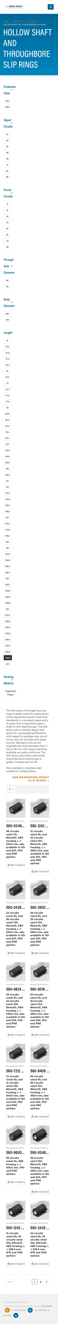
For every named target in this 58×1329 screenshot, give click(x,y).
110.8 (7, 456)
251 (7, 608)
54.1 (7, 364)
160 (7, 517)
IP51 (7, 100)
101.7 (7, 438)
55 (7, 370)
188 (7, 541)
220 (7, 578)
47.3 (7, 358)
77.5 (7, 395)
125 (7, 468)
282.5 (7, 639)
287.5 (7, 645)
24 (7, 140)
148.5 (7, 505)
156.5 (7, 511)
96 (7, 176)
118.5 (7, 462)
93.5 (7, 425)
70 (7, 383)
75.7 (7, 389)
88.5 (7, 419)
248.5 (7, 596)
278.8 (7, 633)
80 (7, 280)
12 (7, 134)
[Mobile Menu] (51, 7)
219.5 (7, 572)
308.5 (7, 657)
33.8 (7, 352)
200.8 (7, 560)
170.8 (7, 529)
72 (7, 164)
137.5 (7, 493)
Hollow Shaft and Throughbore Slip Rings (23, 821)
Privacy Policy (46, 1306)
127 (7, 480)
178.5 (7, 535)
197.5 (7, 554)
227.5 (7, 584)
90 (7, 286)
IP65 (7, 107)
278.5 (7, 627)
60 (7, 158)
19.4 (7, 346)
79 (7, 407)
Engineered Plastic (10, 692)
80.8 (7, 413)
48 (7, 152)
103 (7, 444)
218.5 (7, 566)
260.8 (7, 621)
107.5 (7, 450)
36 (7, 146)
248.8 (7, 602)
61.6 (7, 377)
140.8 (7, 499)
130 (7, 486)
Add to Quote (17, 865)
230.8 (7, 590)
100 (7, 431)
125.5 (7, 474)
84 (7, 170)
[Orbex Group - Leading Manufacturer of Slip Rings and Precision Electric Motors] (13, 6)
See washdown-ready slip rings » (30, 778)
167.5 (7, 523)
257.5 (7, 615)
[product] (15, 808)
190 (7, 319)
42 (7, 240)
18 (7, 216)
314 (7, 663)
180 (7, 313)
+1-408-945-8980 (18, 1310)
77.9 (7, 401)
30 (7, 228)
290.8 (7, 651)
